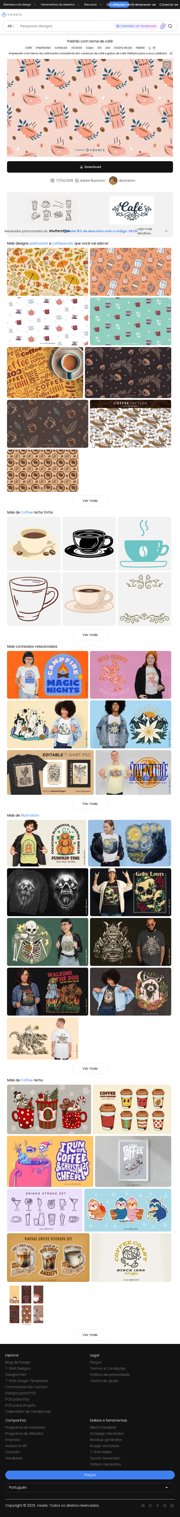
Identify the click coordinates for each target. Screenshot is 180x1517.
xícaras (77, 47)
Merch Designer (103, 1427)
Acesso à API (16, 1445)
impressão (43, 47)
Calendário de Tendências (28, 1411)
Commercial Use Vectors (26, 1386)
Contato (12, 1452)
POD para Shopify (20, 1405)
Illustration (30, 815)
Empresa (12, 1439)
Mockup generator (106, 1439)
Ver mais (90, 500)
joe (108, 47)
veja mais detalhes (144, 231)
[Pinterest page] (157, 1505)
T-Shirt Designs (18, 1368)
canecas (61, 47)
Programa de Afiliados (24, 1433)
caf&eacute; (63, 243)
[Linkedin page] (172, 1505)
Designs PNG (16, 1374)
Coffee (27, 512)
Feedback (13, 1458)
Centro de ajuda (104, 1380)
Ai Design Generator (107, 1433)
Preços (96, 1362)
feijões (140, 47)
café (28, 47)
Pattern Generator (105, 1464)
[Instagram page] (143, 1505)
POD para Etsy (17, 1399)
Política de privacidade (110, 1374)
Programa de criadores (25, 1427)
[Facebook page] (150, 1505)
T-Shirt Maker (101, 1452)
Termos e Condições (108, 1368)
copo (89, 47)
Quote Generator (105, 1458)
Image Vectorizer (104, 1445)
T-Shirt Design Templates (26, 1380)
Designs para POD (20, 1393)
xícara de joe (123, 47)
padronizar (38, 243)
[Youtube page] (164, 1505)
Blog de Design (18, 1362)
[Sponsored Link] (51, 210)
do (99, 47)
